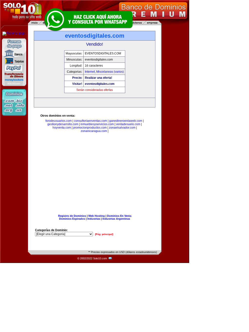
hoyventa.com (62, 127)
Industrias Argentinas (116, 218)
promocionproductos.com (90, 127)
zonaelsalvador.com (122, 127)
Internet (90, 71)
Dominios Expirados (72, 218)
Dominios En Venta (119, 215)
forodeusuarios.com (58, 120)
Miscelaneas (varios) (110, 71)
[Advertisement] (94, 174)
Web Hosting (96, 215)
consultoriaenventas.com (90, 120)
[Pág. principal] (104, 234)
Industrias (93, 218)
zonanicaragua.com (94, 131)
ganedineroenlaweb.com (125, 120)
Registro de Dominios (72, 215)
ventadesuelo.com (128, 124)
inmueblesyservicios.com (97, 124)
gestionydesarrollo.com (62, 124)
